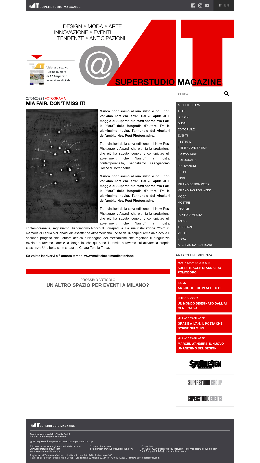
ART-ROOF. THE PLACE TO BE (200, 288)
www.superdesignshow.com (45, 451)
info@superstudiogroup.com (144, 457)
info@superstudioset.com (172, 451)
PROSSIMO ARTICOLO (98, 283)
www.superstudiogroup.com (45, 449)
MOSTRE (183, 262)
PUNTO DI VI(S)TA (199, 262)
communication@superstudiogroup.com (111, 449)
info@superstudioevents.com (201, 449)
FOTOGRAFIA (55, 98)
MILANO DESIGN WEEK (191, 318)
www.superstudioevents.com (167, 449)
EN (226, 5)
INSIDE (182, 282)
